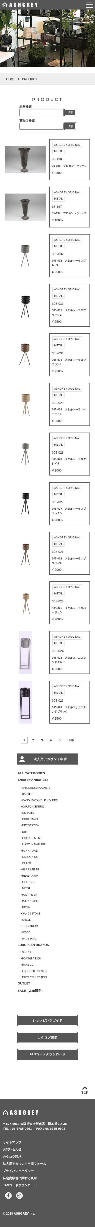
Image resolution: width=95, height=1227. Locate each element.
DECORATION (31, 825)
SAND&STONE (31, 913)
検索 (70, 112)
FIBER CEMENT (32, 838)
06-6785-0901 (22, 1128)
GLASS (26, 863)
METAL (26, 888)
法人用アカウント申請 (50, 759)
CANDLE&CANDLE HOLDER (40, 800)
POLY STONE (30, 901)
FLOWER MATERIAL (34, 844)
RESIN (26, 907)
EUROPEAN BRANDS (33, 945)
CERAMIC (28, 812)
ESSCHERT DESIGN (35, 971)
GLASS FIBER (30, 869)
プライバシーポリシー (18, 1171)
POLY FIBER (29, 894)
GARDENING (30, 856)
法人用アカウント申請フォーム (24, 1163)
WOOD (26, 932)
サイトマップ (12, 1142)
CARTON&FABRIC (33, 806)
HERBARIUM (30, 875)
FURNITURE (30, 850)
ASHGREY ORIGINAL (33, 780)
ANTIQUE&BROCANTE (36, 787)
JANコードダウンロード (47, 1054)
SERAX (26, 952)
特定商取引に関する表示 (20, 1178)
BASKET (27, 794)
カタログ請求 (47, 1037)
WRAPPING (29, 938)
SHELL (26, 919)
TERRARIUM (30, 926)
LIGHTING (28, 882)
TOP (84, 1093)
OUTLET (24, 983)
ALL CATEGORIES (31, 773)
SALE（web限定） (31, 990)
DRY (25, 831)
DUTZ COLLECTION (34, 977)
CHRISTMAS (30, 819)
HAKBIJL (27, 964)
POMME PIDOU (31, 958)
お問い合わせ (12, 1149)
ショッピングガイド (48, 1020)
